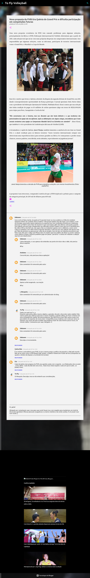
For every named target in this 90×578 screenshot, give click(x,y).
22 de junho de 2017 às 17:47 (24, 361)
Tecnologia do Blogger (46, 575)
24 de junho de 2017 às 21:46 (32, 310)
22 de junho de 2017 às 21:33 (27, 374)
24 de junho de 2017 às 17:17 (34, 301)
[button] (10, 27)
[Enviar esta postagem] (10, 199)
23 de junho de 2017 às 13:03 (34, 239)
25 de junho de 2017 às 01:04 (34, 328)
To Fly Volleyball (15, 3)
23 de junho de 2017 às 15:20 (34, 252)
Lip (16, 361)
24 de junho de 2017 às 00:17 (34, 270)
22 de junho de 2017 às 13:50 (30, 349)
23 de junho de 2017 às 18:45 (34, 261)
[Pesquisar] (87, 3)
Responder (18, 345)
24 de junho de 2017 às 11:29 (35, 292)
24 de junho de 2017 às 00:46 (34, 279)
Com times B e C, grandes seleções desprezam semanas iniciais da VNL (44, 524)
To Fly (22, 310)
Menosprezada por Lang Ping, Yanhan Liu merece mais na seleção (43, 566)
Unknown (18, 217)
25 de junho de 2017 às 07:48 (34, 337)
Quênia (12, 201)
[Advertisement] (45, 435)
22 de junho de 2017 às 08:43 (29, 217)
